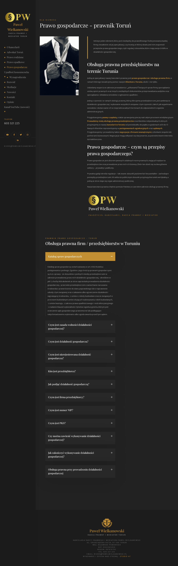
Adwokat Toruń (15, 52)
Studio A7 (125, 556)
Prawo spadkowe (16, 62)
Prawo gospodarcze (17, 67)
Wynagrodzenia (17, 77)
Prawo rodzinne (15, 57)
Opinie (10, 101)
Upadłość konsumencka (16, 72)
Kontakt (11, 97)
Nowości (11, 92)
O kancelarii (13, 47)
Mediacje (11, 87)
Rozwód (11, 82)
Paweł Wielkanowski (18, 27)
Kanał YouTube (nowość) (17, 106)
